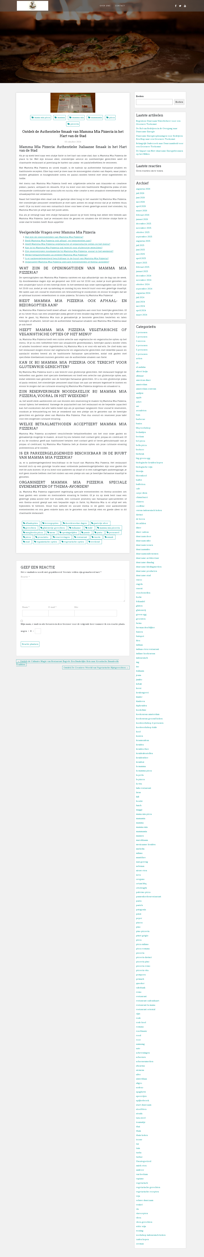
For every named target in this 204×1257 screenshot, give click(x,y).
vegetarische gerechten (148, 1187)
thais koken (142, 1135)
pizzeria (74, 124)
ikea (138, 640)
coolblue (140, 506)
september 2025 (144, 236)
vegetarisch (142, 1183)
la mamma (141, 766)
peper (139, 918)
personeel (114, 532)
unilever (140, 1170)
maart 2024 (141, 314)
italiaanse (76, 527)
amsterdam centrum (146, 388)
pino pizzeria (142, 931)
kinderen (140, 701)
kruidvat (140, 762)
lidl (137, 796)
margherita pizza (34, 532)
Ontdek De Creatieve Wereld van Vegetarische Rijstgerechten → (96, 667)
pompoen (141, 974)
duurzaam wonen (144, 545)
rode (138, 1018)
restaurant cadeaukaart (147, 1000)
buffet (139, 480)
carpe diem (141, 493)
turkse (139, 1157)
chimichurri (142, 497)
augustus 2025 (143, 241)
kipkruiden (141, 705)
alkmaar (140, 375)
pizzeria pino (142, 961)
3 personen (141, 336)
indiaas (139, 644)
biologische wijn (144, 467)
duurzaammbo (143, 549)
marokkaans (142, 840)
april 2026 (141, 206)
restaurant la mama (145, 1005)
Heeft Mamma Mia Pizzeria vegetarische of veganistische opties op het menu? (67, 244)
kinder (139, 697)
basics (139, 423)
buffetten (140, 484)
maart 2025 (141, 262)
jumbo (139, 679)
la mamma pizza (144, 770)
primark (140, 979)
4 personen (141, 345)
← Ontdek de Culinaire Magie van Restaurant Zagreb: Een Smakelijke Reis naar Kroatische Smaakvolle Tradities (67, 663)
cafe (138, 488)
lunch (138, 805)
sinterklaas (141, 1078)
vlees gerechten (144, 1222)
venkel (139, 1204)
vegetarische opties (74, 541)
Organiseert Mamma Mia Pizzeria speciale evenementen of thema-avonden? (67, 262)
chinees (140, 501)
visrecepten (142, 1213)
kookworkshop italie (146, 727)
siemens (140, 1070)
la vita (139, 783)
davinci (139, 514)
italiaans (140, 671)
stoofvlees (141, 1109)
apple (139, 397)
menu (52, 532)
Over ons (105, 5)
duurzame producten (146, 571)
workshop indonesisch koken (150, 1235)
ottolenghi (141, 887)
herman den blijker (145, 627)
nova (138, 874)
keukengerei (142, 692)
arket (138, 401)
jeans (138, 675)
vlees (138, 1217)
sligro (139, 1083)
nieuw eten (141, 870)
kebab (139, 684)
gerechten (30, 527)
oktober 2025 (142, 232)
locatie (139, 801)
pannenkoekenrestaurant (148, 896)
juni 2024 (140, 301)
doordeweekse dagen (76, 523)
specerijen (141, 1096)
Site (76, 607)
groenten (140, 618)
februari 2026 (142, 215)
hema (138, 623)
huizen (139, 631)
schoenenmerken (144, 1061)
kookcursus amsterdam (147, 714)
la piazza (140, 779)
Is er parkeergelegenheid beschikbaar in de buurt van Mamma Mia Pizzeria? (67, 258)
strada (139, 1113)
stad (27, 541)
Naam (25, 607)
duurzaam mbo (143, 540)
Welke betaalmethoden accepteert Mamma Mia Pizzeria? (56, 254)
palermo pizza (143, 892)
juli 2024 (140, 297)
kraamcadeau (142, 740)
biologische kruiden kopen (149, 462)
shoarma (140, 1065)
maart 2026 (141, 210)
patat (138, 914)
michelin (140, 848)
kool (138, 731)
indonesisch (142, 657)
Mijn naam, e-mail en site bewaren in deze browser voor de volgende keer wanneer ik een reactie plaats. (73, 624)
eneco (139, 579)
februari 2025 (142, 267)
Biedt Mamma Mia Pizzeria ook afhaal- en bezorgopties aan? (58, 240)
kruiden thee (142, 749)
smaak (110, 537)
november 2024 (143, 280)
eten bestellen (143, 592)
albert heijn (142, 371)
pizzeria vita (142, 970)
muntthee (141, 857)
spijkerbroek (142, 1100)
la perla (140, 775)
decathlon (141, 523)
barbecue (140, 419)
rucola (97, 537)
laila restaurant (143, 788)
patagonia (141, 909)
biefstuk (140, 454)
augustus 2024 (143, 293)
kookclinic (141, 710)
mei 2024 (140, 306)
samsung (140, 1044)
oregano (140, 879)
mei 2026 (140, 202)
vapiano (140, 1178)
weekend (95, 541)
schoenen (141, 1057)
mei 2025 (140, 254)
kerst (138, 688)
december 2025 (143, 223)
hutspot (140, 636)
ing (137, 662)
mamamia (140, 818)
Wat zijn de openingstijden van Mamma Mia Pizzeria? (54, 237)
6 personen (141, 354)
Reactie (25, 576)
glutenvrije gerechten (54, 527)
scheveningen (143, 1052)
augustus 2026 (143, 189)
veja (138, 1196)
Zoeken (140, 96)
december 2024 (143, 275)
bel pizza (140, 441)
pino (138, 927)
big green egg (143, 458)
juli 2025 (140, 245)
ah (137, 362)
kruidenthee (142, 757)
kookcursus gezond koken (149, 718)
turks (138, 1152)
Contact (120, 5)
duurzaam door (143, 536)
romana (140, 1026)
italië (90, 527)
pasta (99, 532)
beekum (140, 436)
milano (139, 853)
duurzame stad (143, 575)
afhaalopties (31, 523)
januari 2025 (142, 271)
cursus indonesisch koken (149, 510)
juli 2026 (140, 193)
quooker (140, 983)
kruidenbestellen (144, 753)
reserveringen (62, 537)
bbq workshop (143, 427)
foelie (139, 597)
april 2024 (141, 310)
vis (137, 1209)
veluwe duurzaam (144, 1200)
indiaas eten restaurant (147, 649)
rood (138, 1035)
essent (139, 588)
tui (137, 1144)
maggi (139, 809)
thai (138, 1126)
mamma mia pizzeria (109, 527)
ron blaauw (141, 1031)
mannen (140, 835)
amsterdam (141, 384)
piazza (139, 922)
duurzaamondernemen (147, 553)
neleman (140, 866)
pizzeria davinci (144, 957)
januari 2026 (142, 219)
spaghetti (141, 1091)
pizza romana (142, 948)
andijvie (140, 393)
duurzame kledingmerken (148, 566)
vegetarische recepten (147, 1191)
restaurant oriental (145, 1009)
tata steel (140, 1117)
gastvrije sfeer (100, 523)
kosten (139, 736)
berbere (140, 449)
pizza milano (142, 944)
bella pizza (141, 445)
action (139, 358)
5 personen (141, 349)
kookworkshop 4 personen (149, 723)
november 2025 (143, 228)
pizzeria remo (143, 966)
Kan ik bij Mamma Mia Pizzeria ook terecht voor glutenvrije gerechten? (63, 247)
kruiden (140, 744)
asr (137, 406)
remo (138, 992)
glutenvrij (141, 610)
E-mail (52, 607)
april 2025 (141, 258)
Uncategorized (143, 1161)
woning (139, 1230)
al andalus (141, 367)
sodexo (139, 1087)
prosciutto (43, 537)
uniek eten (141, 1165)
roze (138, 1039)
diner (138, 527)
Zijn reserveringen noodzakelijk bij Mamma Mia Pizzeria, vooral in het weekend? (69, 251)
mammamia (96, 117)
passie (87, 532)
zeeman (140, 1243)
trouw (139, 1139)
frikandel (140, 601)
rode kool (141, 1022)
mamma (61, 117)
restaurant (81, 537)
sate (138, 1048)
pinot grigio (142, 935)
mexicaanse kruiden (145, 844)
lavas (138, 792)
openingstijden (69, 532)
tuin (138, 1148)
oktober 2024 (142, 284)
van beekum (142, 1174)
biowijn (139, 471)
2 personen (141, 332)
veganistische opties (46, 541)
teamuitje (140, 1122)
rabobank (140, 987)
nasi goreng (142, 861)
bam (138, 414)
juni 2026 (140, 197)
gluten (139, 605)
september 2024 (144, 288)
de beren (140, 519)
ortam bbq (141, 883)
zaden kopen (142, 1239)
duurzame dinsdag (145, 562)
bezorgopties (51, 523)
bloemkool (141, 475)
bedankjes (141, 432)
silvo (138, 1074)
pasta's (139, 905)
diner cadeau (142, 532)
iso (137, 666)
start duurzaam (143, 1104)
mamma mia (78, 117)
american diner (143, 380)
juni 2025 (140, 249)
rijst (138, 1013)
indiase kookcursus (145, 653)
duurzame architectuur (147, 558)
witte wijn (141, 1226)
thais (138, 1131)
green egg (141, 614)
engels (139, 584)
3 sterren (140, 341)
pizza (112, 117)
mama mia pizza (42, 117)
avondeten (141, 410)
